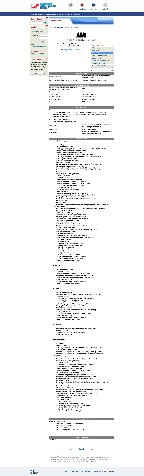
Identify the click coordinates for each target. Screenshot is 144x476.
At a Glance (96, 48)
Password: (34, 38)
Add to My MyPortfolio (100, 66)
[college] (82, 5)
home (32, 14)
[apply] (70, 5)
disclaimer (97, 471)
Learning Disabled (98, 63)
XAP (112, 471)
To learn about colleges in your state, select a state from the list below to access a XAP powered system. (39, 66)
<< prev (70, 449)
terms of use (86, 471)
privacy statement (71, 471)
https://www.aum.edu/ (72, 50)
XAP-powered (36, 31)
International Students (100, 61)
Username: (34, 35)
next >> (92, 449)
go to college (40, 14)
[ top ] (81, 449)
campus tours (51, 14)
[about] (105, 5)
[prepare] (93, 5)
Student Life (96, 58)
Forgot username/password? (38, 45)
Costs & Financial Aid (100, 55)
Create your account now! (38, 54)
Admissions (96, 51)
